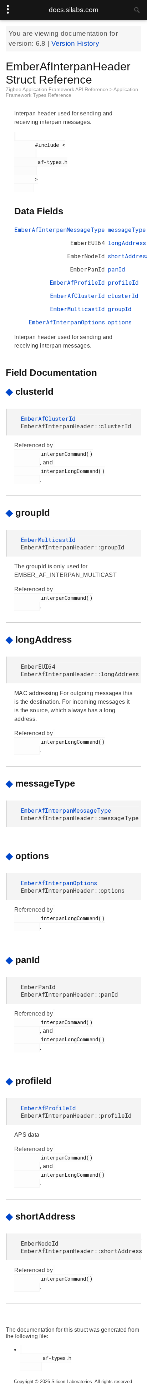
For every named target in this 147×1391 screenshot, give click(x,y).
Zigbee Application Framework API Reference (58, 89)
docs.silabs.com (73, 10)
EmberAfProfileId (77, 282)
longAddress (127, 242)
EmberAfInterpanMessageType (59, 229)
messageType (127, 229)
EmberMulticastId (77, 309)
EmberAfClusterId (77, 295)
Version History (75, 43)
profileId (123, 282)
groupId (120, 309)
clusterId (123, 295)
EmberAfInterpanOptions (67, 322)
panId (116, 269)
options (120, 322)
